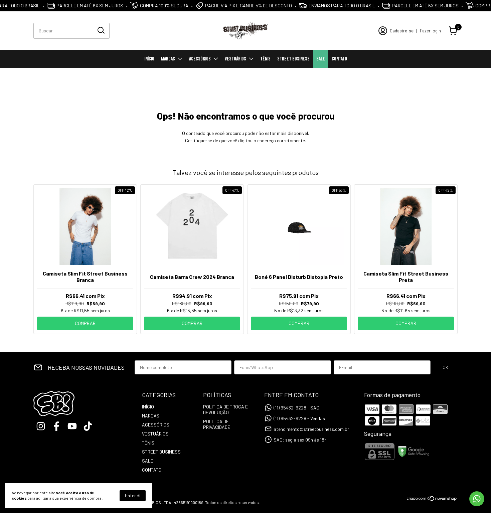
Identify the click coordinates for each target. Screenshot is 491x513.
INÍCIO (149, 59)
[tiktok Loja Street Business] (87, 426)
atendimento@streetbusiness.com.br (311, 429)
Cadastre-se (402, 30)
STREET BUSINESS (293, 59)
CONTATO (339, 59)
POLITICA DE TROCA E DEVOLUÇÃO (225, 409)
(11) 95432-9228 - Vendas (299, 418)
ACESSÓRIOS (200, 59)
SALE (320, 59)
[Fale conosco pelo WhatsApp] (476, 498)
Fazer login (430, 30)
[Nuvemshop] (432, 499)
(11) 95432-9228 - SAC (296, 407)
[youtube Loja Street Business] (72, 426)
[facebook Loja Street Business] (56, 426)
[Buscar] (100, 30)
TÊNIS (265, 59)
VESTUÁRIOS (235, 59)
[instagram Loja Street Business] (40, 426)
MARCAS (168, 59)
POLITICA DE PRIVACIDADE (216, 424)
